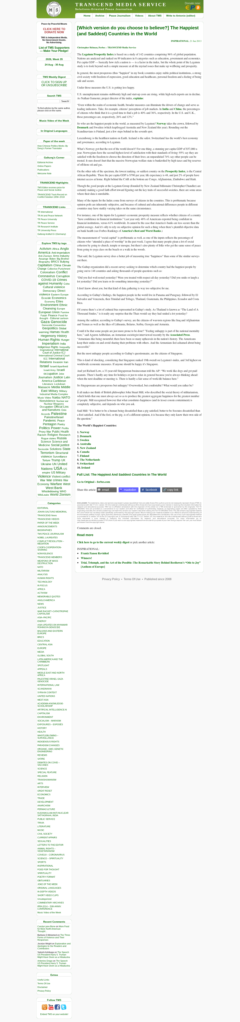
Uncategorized (44, 899)
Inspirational (46, 349)
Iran (66, 362)
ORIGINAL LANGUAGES (49, 888)
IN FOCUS (42, 585)
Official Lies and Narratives (55, 408)
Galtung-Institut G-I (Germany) (51, 234)
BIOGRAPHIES (44, 530)
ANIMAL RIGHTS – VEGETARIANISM (46, 849)
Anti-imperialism (60, 252)
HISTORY (42, 728)
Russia (62, 438)
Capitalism (45, 265)
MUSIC (40, 830)
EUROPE (41, 648)
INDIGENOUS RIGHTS (48, 741)
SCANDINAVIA (44, 689)
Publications (43, 170)
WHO (63, 491)
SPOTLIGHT (43, 665)
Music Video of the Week (49, 912)
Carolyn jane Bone (46, 926)
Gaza (45, 322)
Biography (44, 261)
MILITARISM (43, 571)
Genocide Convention (54, 325)
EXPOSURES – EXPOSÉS (50, 724)
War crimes (54, 480)
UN (54, 464)
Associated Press (180, 335)
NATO (65, 397)
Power (56, 428)
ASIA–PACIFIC (44, 617)
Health (65, 332)
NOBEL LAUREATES (47, 537)
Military (53, 390)
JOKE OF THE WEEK (47, 884)
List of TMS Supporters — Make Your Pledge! (54, 49)
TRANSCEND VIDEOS (48, 519)
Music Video (44, 397)
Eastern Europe (60, 294)
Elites (59, 301)
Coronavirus (46, 276)
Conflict (61, 272)
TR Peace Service (46, 223)
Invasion (58, 362)
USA (58, 468)
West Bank (54, 488)
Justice (58, 377)
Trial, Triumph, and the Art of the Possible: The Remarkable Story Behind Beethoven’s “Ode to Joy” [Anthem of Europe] (141, 564)
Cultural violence (54, 287)
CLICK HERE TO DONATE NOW (54, 31)
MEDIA (40, 652)
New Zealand (88, 448)
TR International (45, 212)
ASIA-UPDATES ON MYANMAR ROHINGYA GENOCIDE (52, 626)
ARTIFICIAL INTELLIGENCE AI (52, 709)
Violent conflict (61, 476)
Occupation (46, 406)
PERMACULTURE (46, 809)
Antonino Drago (45, 961)
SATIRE (41, 759)
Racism (41, 434)
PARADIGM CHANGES (48, 745)
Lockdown (59, 384)
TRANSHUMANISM (46, 780)
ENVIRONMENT (45, 717)
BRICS (55, 261)
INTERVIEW (43, 787)
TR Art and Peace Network (50, 215)
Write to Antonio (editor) (180, 15)
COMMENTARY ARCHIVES (50, 903)
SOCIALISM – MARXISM (49, 721)
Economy (50, 301)
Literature (47, 384)
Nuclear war (62, 401)
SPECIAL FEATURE (47, 772)
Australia (85, 444)
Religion (52, 434)
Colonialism (47, 272)
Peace (61, 420)
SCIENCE (42, 769)
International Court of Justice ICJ (56, 351)
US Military (58, 472)
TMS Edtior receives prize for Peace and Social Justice (51, 188)
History (62, 336)
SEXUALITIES (44, 841)
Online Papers (44, 166)
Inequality (64, 347)
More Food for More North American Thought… (53, 929)
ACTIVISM (42, 593)
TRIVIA (40, 823)
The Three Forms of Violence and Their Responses (53, 937)
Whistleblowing (50, 491)
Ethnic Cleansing (55, 306)
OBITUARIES (43, 880)
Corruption (63, 276)
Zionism (64, 494)
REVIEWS (42, 755)
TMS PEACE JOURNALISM (50, 534)
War (42, 480)
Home (87, 15)
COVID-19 (48, 280)
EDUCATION (43, 641)
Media (55, 387)
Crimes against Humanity (52, 281)
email (105, 489)
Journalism (45, 377)
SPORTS (41, 862)
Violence (44, 476)
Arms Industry (61, 255)
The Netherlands (90, 460)
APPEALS (42, 669)
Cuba (67, 283)
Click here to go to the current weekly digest (103, 542)
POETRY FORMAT (46, 877)
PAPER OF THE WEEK (48, 523)
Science (46, 441)
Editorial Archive (45, 162)
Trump (55, 460)
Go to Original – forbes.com (93, 482)
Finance (52, 315)
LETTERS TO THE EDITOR (50, 845)
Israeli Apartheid (59, 366)
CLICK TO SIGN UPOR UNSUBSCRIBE (54, 84)
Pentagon (49, 424)
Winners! (86, 558)
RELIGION (42, 776)
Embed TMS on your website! (54, 1014)
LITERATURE (43, 826)
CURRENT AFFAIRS (47, 837)
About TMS (154, 15)
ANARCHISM (43, 805)
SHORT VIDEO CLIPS (48, 895)
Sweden (84, 440)
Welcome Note (44, 173)
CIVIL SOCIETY (44, 834)
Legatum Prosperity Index (98, 54)
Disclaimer (42, 987)
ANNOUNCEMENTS (47, 526)
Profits (65, 428)
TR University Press (46, 230)
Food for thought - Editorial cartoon (54, 317)
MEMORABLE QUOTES (48, 596)
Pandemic (49, 420)
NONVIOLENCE (45, 553)
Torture (46, 460)
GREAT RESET (44, 791)
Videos (139, 15)
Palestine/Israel (54, 417)
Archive (99, 15)
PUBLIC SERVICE (46, 819)
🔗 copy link (170, 489)
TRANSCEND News (47, 515)
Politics (44, 428)
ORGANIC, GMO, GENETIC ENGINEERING (50, 750)
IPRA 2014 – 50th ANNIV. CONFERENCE (49, 907)
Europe (61, 308)
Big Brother (63, 258)
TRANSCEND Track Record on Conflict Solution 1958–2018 (52, 195)
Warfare (56, 484)
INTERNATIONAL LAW (48, 685)
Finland (84, 456)
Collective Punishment (58, 268)
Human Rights (49, 339)
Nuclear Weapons (54, 404)
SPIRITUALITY (44, 873)
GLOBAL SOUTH (45, 655)
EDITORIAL (42, 508)
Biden (52, 258)
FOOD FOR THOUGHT (48, 869)
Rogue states (48, 438)
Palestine (59, 414)
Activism (45, 248)
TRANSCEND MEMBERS (49, 557)
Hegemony (48, 336)
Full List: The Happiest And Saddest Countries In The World (122, 474)
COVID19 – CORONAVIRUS (50, 855)
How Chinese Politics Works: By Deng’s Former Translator (52, 147)
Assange (43, 258)
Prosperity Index (175, 171)
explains (138, 98)
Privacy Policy (44, 991)
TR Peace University (47, 219)
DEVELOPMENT (45, 802)
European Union (49, 312)
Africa (55, 248)
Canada (84, 452)
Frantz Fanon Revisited (95, 553)
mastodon (130, 489)
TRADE (41, 798)
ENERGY (41, 621)
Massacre (44, 387)
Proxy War (45, 431)
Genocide (59, 322)
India (63, 343)
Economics (59, 298)
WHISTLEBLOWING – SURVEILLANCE (47, 736)
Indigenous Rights (48, 346)
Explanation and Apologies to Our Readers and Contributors (54, 946)
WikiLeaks (43, 495)
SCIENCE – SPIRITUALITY (50, 858)
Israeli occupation (54, 371)
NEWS (40, 604)
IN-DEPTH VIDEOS (46, 891)
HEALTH (41, 732)
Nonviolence (47, 400)
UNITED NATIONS (46, 696)
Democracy (49, 290)
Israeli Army (50, 370)
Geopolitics (50, 328)
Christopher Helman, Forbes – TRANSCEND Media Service (106, 47)
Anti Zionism (45, 256)
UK (63, 460)
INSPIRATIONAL (45, 866)
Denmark (83, 127)
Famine (65, 312)
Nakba (56, 397)
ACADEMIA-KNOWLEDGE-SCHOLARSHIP (50, 704)
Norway (161, 123)
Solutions (55, 448)
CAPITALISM (43, 713)
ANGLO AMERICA (46, 600)
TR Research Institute (47, 227)
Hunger (65, 339)
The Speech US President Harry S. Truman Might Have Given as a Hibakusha (53, 954)
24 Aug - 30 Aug (54, 64)
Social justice (60, 445)
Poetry (61, 424)
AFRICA (41, 589)
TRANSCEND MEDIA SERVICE (121, 4)
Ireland (85, 467)
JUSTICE (41, 607)
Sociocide (43, 449)
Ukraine (46, 464)
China (57, 265)
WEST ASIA (42, 700)
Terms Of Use (43, 983)
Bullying (64, 261)
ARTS (40, 783)
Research (64, 434)
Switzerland (87, 463)
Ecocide (46, 298)
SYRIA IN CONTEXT (47, 692)
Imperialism (50, 343)
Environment (49, 305)
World (54, 494)
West (66, 484)
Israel (44, 366)
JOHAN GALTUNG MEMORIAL (52, 512)
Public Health (60, 431)
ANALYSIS (42, 574)
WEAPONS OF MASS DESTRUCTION (47, 562)
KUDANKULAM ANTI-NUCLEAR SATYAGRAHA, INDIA (53, 814)
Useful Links (43, 980)
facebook (151, 489)
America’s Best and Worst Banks (141, 231)
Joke (61, 374)
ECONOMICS (43, 794)
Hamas (55, 332)
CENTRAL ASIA (45, 644)
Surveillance (60, 456)
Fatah (44, 315)
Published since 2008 (157, 579)
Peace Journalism (119, 15)
